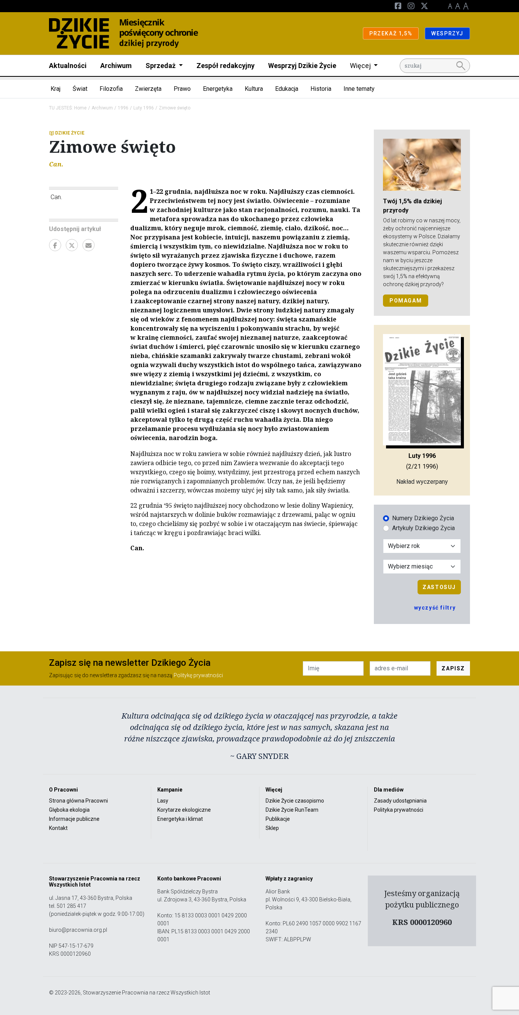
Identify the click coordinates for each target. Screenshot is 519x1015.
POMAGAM (405, 301)
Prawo (182, 88)
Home (80, 108)
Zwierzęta (148, 88)
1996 (123, 108)
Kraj (55, 88)
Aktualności (68, 66)
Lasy (162, 801)
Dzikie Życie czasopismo (295, 801)
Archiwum (116, 66)
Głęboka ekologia (69, 810)
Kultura (254, 88)
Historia (320, 88)
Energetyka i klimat (180, 819)
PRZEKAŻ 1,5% (390, 33)
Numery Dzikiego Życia (423, 518)
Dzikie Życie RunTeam (292, 810)
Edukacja (286, 88)
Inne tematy (359, 88)
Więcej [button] (361, 66)
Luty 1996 (143, 108)
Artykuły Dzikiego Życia (423, 528)
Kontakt (58, 828)
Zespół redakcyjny (225, 66)
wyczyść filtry (435, 608)
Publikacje (278, 819)
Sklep (272, 828)
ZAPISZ (453, 668)
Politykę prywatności (198, 675)
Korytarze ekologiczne (184, 810)
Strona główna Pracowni (78, 801)
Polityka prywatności (398, 810)
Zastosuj (439, 587)
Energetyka (218, 88)
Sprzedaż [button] (161, 66)
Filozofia (111, 88)
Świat (80, 88)
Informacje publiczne (74, 819)
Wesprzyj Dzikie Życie (302, 66)
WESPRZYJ (447, 33)
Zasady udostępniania (400, 801)
